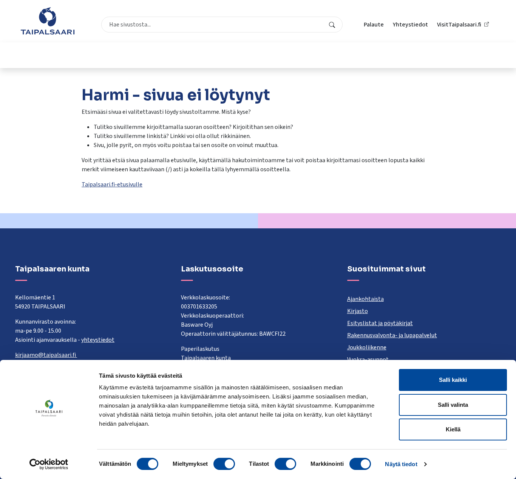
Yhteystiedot (410, 24)
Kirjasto (357, 311)
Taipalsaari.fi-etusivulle (112, 184)
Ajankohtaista (365, 299)
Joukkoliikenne (366, 347)
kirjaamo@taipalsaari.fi (46, 355)
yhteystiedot (97, 340)
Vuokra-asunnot (368, 359)
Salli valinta (453, 404)
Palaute (374, 24)
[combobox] (222, 25)
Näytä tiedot (401, 464)
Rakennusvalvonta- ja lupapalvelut (392, 335)
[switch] (224, 464)
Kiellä (453, 429)
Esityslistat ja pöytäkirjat (380, 323)
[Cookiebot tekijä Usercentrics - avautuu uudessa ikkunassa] (49, 464)
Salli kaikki (453, 380)
